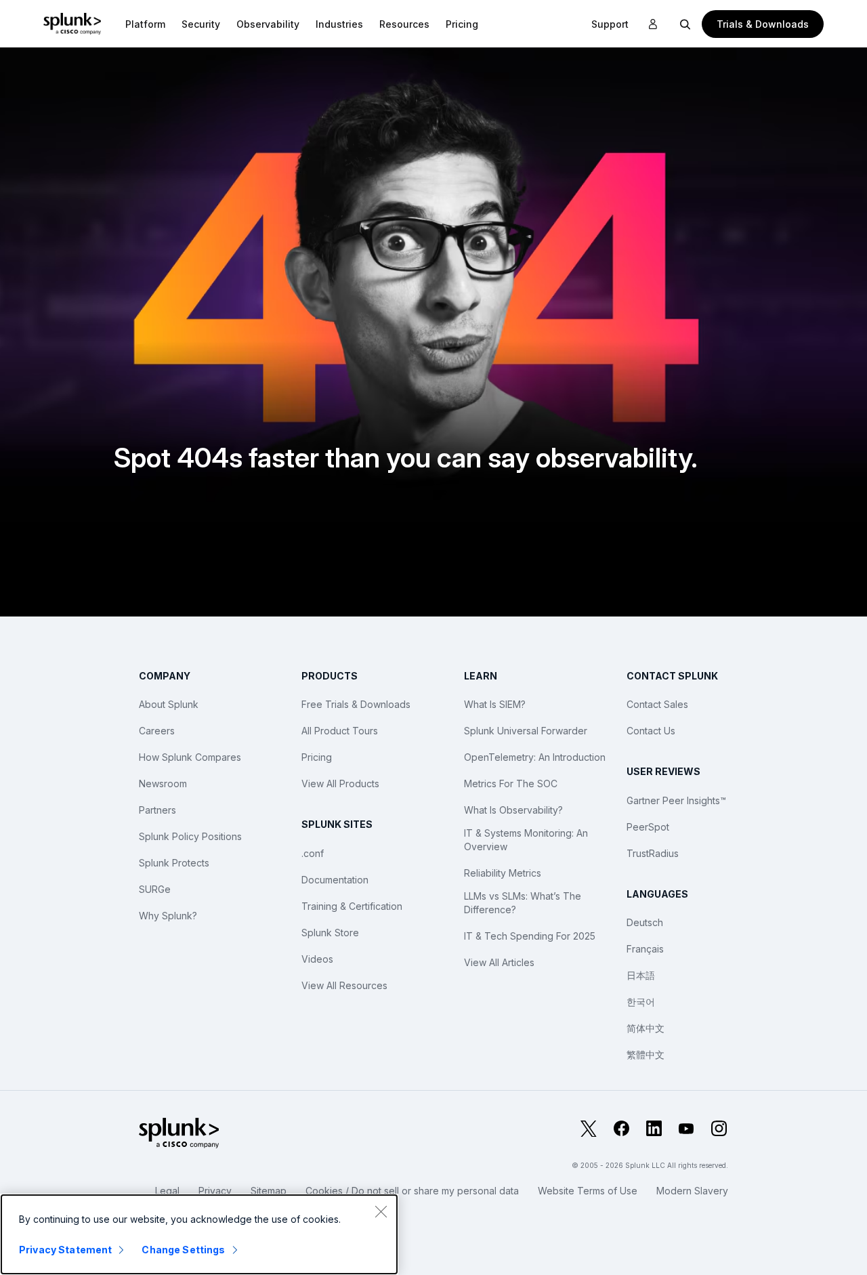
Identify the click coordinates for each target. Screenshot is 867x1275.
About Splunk (168, 704)
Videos (317, 959)
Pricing (316, 757)
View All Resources (344, 985)
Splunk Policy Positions (190, 836)
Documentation (334, 879)
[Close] (380, 1211)
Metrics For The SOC (510, 783)
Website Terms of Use (587, 1190)
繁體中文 (645, 1054)
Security (201, 24)
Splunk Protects (174, 863)
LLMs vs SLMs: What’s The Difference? (522, 902)
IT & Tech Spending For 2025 (529, 936)
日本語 (641, 975)
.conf (312, 853)
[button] (145, 23)
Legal (167, 1190)
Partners (157, 810)
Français (645, 949)
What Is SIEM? (495, 704)
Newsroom (163, 783)
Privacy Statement (65, 1249)
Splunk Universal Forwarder (525, 730)
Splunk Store (330, 932)
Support (610, 24)
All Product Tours (339, 730)
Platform (145, 24)
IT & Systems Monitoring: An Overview (526, 839)
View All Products (340, 783)
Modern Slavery (692, 1190)
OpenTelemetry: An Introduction (535, 757)
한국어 (641, 1001)
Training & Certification (351, 906)
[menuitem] (145, 23)
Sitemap (269, 1190)
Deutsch (645, 922)
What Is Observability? (513, 810)
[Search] (685, 24)
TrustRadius (653, 853)
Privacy (215, 1190)
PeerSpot (648, 827)
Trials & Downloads (763, 24)
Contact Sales (657, 704)
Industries (339, 24)
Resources (404, 24)
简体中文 (645, 1028)
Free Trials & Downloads (355, 704)
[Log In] (653, 24)
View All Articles (499, 962)
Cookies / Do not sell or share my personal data (412, 1190)
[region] (199, 1234)
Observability (267, 24)
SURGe (155, 889)
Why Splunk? (168, 915)
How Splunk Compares (190, 757)
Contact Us (651, 730)
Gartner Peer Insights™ (676, 800)
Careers (157, 730)
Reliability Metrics (502, 873)
